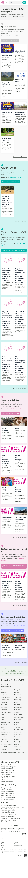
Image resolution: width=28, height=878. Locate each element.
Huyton (16, 744)
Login (2, 847)
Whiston (16, 712)
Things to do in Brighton (8, 767)
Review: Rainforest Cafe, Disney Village (12, 807)
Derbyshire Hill (5, 732)
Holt (2, 717)
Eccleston (4, 702)
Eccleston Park (18, 705)
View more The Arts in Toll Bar (10, 413)
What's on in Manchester (8, 780)
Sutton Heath (5, 700)
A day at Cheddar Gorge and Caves (11, 809)
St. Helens (4, 695)
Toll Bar (3, 690)
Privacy (15, 843)
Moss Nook (17, 719)
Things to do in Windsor (8, 776)
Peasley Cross (18, 707)
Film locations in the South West (10, 832)
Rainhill (3, 714)
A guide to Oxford (6, 774)
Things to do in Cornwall (8, 788)
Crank (3, 729)
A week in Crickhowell (7, 816)
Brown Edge (17, 700)
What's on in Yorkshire (7, 795)
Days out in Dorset (6, 790)
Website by (20, 856)
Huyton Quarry (18, 742)
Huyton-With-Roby (6, 744)
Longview (4, 739)
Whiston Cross (5, 722)
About (2, 842)
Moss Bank (17, 710)
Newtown (17, 692)
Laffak (3, 727)
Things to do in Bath (7, 768)
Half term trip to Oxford (8, 811)
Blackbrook (17, 732)
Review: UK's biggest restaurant (10, 818)
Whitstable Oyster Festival (8, 820)
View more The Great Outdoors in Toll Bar (13, 250)
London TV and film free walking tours (12, 828)
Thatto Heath (18, 697)
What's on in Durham (7, 770)
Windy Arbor (4, 734)
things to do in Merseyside (17, 752)
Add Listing (16, 847)
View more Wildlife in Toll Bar (10, 181)
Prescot (16, 722)
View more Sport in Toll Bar (9, 40)
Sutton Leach (18, 714)
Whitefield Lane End (20, 747)
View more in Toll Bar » (20, 157)
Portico (16, 702)
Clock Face (17, 727)
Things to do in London (8, 799)
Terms (2, 845)
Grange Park (18, 690)
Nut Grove (4, 705)
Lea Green (4, 707)
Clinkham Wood (18, 717)
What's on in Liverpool (7, 778)
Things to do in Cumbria (8, 797)
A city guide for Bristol (7, 765)
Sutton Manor (18, 734)
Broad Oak (4, 724)
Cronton (3, 749)
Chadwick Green (5, 742)
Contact (16, 842)
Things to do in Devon (7, 791)
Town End (17, 749)
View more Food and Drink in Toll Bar (12, 630)
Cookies (3, 843)
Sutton (16, 724)
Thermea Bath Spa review (8, 805)
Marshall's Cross (6, 712)
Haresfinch (4, 710)
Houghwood (4, 737)
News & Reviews (18, 845)
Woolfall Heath (5, 747)
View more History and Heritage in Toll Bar (13, 566)
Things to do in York (7, 782)
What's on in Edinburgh (8, 772)
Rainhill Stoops (18, 729)
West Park (4, 692)
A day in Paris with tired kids (9, 822)
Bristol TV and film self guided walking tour (13, 830)
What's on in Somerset (7, 793)
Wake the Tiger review (7, 812)
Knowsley (17, 739)
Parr (2, 719)
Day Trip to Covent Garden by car (11, 814)
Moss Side (17, 737)
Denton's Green (5, 697)
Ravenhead (17, 695)
